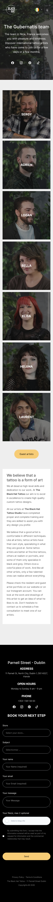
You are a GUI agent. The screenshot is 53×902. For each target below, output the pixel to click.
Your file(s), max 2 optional (16, 813)
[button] (38, 10)
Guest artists (26, 454)
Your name (8, 759)
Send (26, 856)
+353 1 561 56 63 (26, 701)
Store (5, 725)
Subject (6, 742)
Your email (8, 776)
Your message (9, 793)
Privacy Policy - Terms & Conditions (27, 877)
